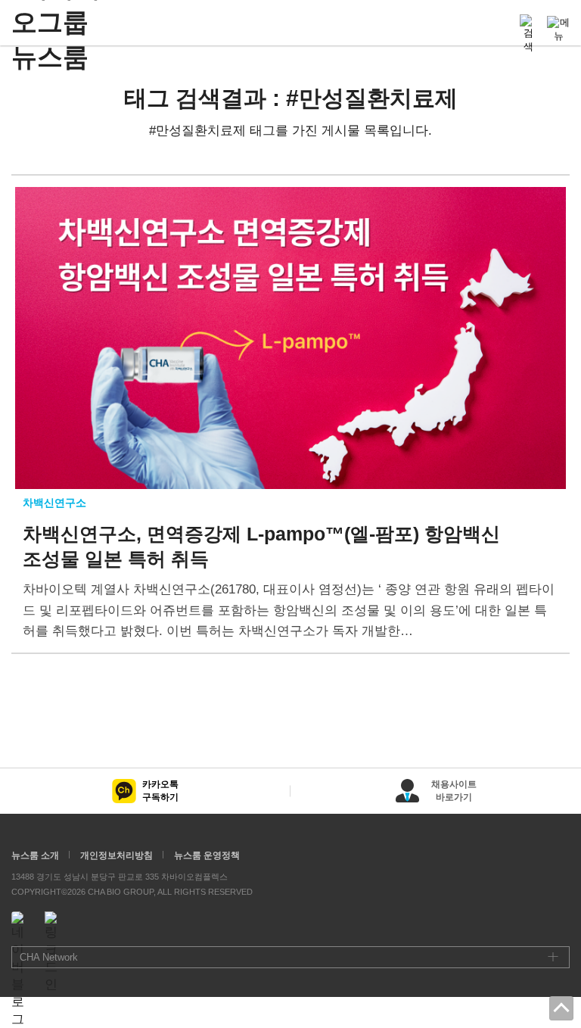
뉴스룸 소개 (35, 855)
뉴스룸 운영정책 (207, 855)
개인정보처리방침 (116, 855)
